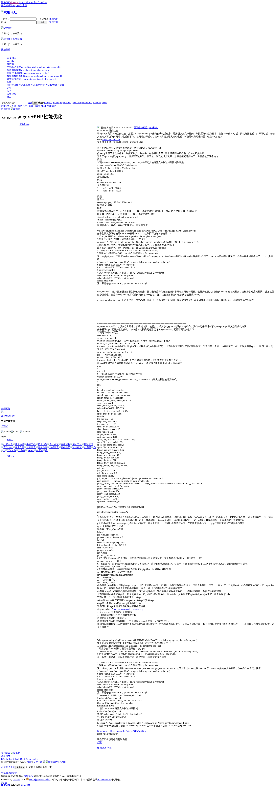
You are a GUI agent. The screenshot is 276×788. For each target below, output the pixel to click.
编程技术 (22, 106)
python (56, 102)
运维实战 (11, 94)
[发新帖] (15, 109)
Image (12, 759)
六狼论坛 (42, 2)
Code (28, 759)
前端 (28, 73)
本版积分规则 (8, 767)
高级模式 (5, 756)
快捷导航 (5, 49)
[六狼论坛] (9, 12)
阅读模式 (153, 127)
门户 (9, 55)
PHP (31, 106)
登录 (29, 762)
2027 (3, 416)
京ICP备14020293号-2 (39, 779)
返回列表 (5, 109)
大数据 (10, 64)
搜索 (30, 102)
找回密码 (53, 19)
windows (97, 102)
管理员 (4, 426)
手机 (34, 67)
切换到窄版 (21, 5)
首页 (11, 58)
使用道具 (101, 748)
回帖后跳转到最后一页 (40, 767)
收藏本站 (23, 2)
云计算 (10, 61)
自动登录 (44, 19)
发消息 (10, 456)
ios (83, 102)
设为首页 (5, 2)
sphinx (75, 102)
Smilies (35, 759)
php (46, 102)
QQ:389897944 (104, 779)
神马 (9, 97)
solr (80, 102)
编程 (29, 70)
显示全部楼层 (140, 127)
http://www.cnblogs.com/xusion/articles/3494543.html (121, 731)
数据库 (35, 76)
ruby (62, 102)
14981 (10, 439)
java (50, 102)
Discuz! (16, 779)
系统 (31, 79)
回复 (99, 742)
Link (17, 759)
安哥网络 (5, 408)
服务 (9, 91)
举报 (109, 748)
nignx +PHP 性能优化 (45, 106)
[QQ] (4, 782)
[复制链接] (24, 124)
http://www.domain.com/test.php (128, 609)
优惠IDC (14, 2)
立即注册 (53, 22)
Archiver (12, 773)
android (88, 102)
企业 (9, 88)
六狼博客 (32, 2)
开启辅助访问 (8, 5)
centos (104, 102)
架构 (9, 82)
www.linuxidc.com (111, 139)
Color (5, 759)
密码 (3, 22)
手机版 (4, 773)
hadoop (67, 102)
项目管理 (35, 85)
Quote (23, 759)
